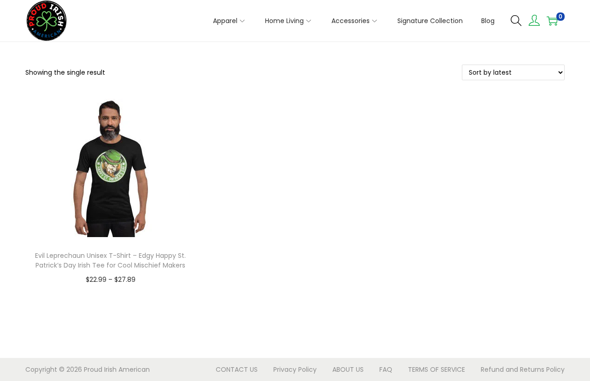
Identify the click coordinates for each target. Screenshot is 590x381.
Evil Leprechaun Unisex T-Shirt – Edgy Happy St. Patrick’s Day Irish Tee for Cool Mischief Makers (110, 260)
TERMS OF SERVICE (436, 369)
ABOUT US (348, 369)
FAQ (385, 369)
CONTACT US (237, 369)
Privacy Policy (295, 369)
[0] (552, 20)
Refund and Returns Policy (523, 369)
